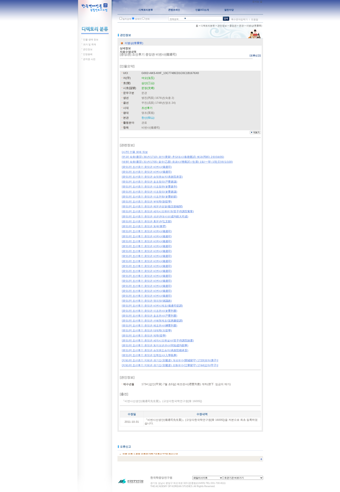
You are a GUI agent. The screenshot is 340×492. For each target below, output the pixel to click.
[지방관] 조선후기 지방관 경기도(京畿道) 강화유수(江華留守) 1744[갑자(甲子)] (170, 365)
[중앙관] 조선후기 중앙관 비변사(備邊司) (147, 231)
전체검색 (174, 19)
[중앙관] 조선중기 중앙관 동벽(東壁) (144, 226)
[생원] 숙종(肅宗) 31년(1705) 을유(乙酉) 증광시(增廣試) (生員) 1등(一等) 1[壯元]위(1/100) (177, 161)
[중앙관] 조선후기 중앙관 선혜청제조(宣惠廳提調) (152, 320)
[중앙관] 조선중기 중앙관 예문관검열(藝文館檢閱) (152, 206)
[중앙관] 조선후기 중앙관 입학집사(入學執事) (149, 355)
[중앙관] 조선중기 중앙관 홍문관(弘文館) (147, 221)
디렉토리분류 (208, 25)
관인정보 (222, 25)
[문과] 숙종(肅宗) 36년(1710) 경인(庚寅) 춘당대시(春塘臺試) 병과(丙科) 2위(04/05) (173, 156)
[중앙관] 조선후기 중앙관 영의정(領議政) (147, 300)
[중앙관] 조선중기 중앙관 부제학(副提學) (147, 201)
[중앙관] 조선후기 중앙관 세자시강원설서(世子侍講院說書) (158, 340)
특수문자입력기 (239, 19)
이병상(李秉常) (254, 25)
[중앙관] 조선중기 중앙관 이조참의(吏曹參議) (149, 191)
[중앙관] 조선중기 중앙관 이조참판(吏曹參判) (149, 186)
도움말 (254, 19)
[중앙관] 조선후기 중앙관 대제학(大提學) (147, 330)
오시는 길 (257, 1)
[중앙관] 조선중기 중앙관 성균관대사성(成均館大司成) (155, 216)
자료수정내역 (128, 51)
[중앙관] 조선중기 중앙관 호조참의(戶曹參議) (149, 181)
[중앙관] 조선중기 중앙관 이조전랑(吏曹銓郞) (149, 196)
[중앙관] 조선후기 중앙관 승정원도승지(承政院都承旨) (155, 350)
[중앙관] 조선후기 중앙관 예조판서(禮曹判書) (149, 325)
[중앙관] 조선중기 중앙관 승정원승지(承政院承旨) (152, 176)
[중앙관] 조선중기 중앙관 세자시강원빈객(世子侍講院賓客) (158, 211)
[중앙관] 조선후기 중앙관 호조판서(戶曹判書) (149, 315)
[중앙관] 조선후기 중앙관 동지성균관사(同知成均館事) (155, 345)
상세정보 (125, 48)
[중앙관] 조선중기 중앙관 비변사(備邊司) (147, 166)
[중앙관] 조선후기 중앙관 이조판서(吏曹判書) (149, 310)
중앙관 (233, 25)
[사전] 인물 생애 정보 (135, 152)
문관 (241, 25)
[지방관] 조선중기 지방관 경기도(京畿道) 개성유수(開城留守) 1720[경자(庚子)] (170, 360)
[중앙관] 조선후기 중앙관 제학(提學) (144, 335)
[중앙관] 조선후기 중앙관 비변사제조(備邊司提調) (152, 305)
